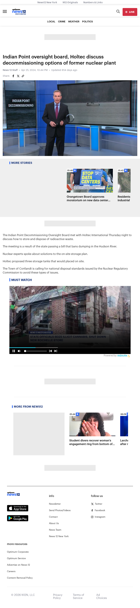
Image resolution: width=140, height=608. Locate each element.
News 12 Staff (10, 70)
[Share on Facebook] (13, 76)
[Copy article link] (23, 76)
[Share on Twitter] (18, 76)
